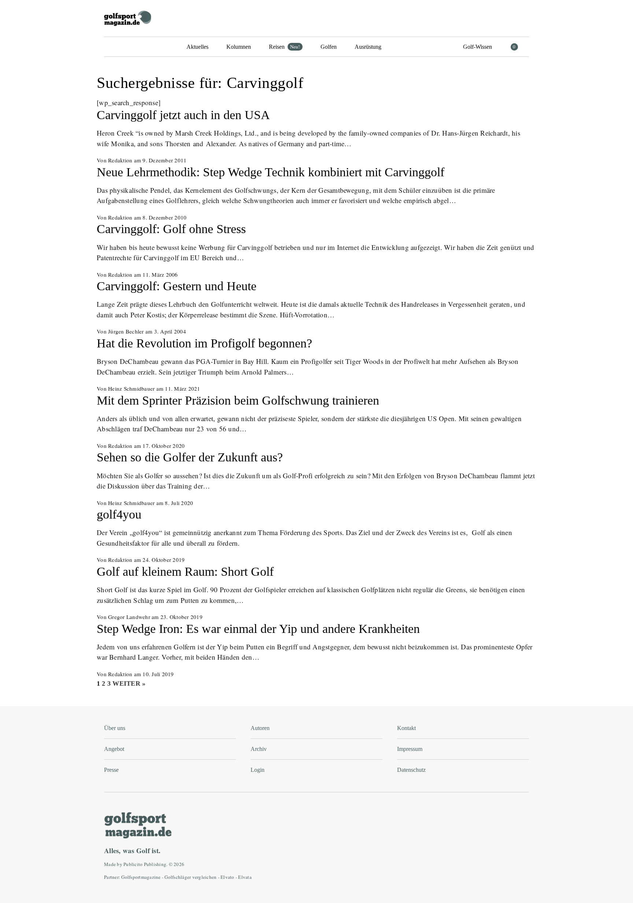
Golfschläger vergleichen (190, 877)
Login (257, 770)
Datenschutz (411, 770)
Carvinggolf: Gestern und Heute (176, 286)
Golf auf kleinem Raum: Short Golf (185, 571)
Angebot (114, 749)
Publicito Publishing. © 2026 (153, 864)
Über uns (114, 728)
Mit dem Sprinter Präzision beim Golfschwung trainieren (238, 400)
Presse (111, 770)
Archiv (259, 749)
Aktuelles (197, 47)
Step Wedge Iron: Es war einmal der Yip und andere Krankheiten (258, 628)
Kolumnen (238, 47)
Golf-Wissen (477, 47)
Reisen (284, 46)
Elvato (227, 877)
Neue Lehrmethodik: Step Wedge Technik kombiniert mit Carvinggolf (270, 172)
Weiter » (128, 683)
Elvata (245, 877)
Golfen (329, 47)
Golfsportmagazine (140, 877)
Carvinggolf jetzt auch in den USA (183, 115)
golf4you (119, 514)
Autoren (260, 728)
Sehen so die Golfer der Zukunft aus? (190, 457)
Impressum (409, 749)
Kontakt (406, 728)
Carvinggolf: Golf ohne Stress (171, 229)
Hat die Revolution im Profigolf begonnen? (204, 343)
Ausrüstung (368, 47)
